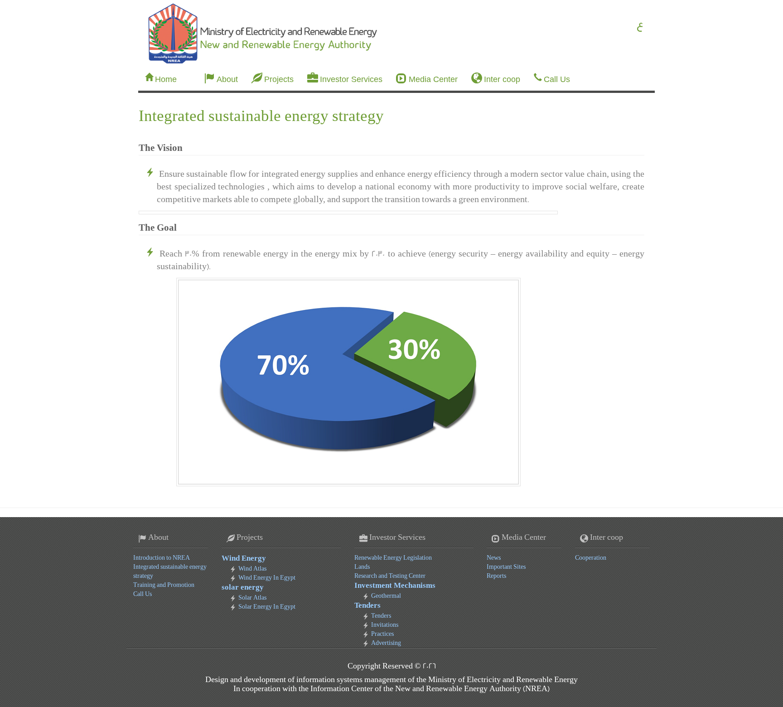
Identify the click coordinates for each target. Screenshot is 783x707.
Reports (496, 575)
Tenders (367, 605)
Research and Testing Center (389, 575)
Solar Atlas (252, 597)
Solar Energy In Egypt (266, 606)
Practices (382, 633)
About (227, 79)
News (494, 557)
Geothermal (386, 595)
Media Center (433, 79)
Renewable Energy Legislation (393, 557)
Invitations (384, 624)
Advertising (386, 642)
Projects (279, 79)
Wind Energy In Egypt (266, 577)
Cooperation (590, 557)
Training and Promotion (163, 584)
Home (166, 79)
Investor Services (351, 79)
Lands (362, 566)
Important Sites (506, 566)
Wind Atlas (252, 568)
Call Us (557, 79)
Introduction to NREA (161, 557)
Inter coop (502, 79)
